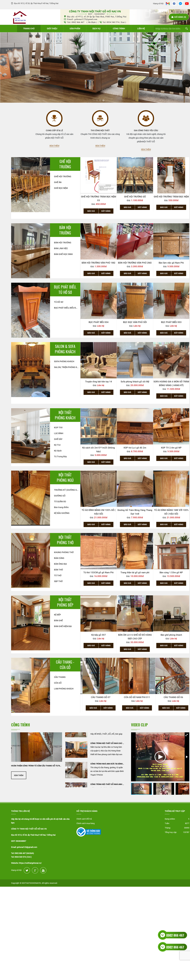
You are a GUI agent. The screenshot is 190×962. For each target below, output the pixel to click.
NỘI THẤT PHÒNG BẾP (65, 602)
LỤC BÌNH (58, 433)
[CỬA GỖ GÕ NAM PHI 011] (98, 676)
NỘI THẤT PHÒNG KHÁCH (65, 415)
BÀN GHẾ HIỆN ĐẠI (63, 626)
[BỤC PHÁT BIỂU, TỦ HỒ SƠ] (30, 309)
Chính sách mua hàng (85, 823)
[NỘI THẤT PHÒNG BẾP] (30, 622)
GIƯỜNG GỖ (59, 496)
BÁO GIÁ (91, 207)
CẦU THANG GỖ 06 (135, 697)
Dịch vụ (96, 28)
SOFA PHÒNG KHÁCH (64, 361)
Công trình (119, 28)
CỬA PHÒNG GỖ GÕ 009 (171, 697)
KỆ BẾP (57, 615)
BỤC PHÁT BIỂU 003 (135, 322)
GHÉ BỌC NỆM (61, 188)
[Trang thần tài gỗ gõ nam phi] (98, 551)
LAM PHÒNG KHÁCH (63, 688)
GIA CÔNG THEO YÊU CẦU (146, 130)
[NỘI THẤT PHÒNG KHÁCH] (30, 435)
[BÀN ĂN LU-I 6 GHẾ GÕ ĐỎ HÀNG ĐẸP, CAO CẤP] (98, 613)
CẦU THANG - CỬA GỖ (65, 664)
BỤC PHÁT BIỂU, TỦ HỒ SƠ (65, 289)
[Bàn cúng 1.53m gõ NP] (135, 551)
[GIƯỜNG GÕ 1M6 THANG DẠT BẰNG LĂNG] (171, 489)
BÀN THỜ (58, 569)
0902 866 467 (175, 935)
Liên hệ (141, 28)
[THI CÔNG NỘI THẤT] (100, 118)
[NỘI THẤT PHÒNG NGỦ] (30, 497)
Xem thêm (54, 145)
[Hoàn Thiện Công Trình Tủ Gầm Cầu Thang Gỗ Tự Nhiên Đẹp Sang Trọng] (36, 747)
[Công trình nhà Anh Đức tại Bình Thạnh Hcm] (76, 750)
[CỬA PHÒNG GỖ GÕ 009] (171, 676)
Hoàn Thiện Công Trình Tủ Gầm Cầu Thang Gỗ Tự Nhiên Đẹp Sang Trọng (36, 765)
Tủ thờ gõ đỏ (171, 572)
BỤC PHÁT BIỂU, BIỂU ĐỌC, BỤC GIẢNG (67, 308)
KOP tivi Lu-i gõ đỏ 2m (98, 447)
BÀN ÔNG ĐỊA (60, 564)
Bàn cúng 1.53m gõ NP (135, 572)
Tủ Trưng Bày (60, 456)
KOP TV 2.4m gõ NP (135, 447)
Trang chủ (29, 28)
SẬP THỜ (58, 581)
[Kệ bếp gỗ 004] (171, 613)
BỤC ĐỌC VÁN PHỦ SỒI (98, 322)
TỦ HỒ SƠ (58, 302)
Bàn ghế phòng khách (135, 635)
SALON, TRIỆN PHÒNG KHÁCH (67, 367)
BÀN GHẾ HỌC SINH (63, 254)
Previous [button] (78, 187)
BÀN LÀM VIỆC (61, 248)
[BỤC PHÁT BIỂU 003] (135, 301)
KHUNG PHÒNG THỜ (64, 552)
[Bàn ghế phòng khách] (135, 613)
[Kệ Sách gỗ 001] (171, 426)
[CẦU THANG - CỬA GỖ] (30, 684)
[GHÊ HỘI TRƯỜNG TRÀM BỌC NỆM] (135, 175)
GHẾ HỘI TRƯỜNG (65, 164)
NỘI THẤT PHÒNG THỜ (65, 539)
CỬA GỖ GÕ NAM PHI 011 (98, 697)
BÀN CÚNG (59, 558)
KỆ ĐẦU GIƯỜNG (61, 513)
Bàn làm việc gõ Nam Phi (171, 262)
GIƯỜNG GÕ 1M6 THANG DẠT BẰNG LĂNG (171, 512)
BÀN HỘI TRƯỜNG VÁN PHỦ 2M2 (135, 262)
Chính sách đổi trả (84, 818)
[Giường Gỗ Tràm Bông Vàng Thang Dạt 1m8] (98, 489)
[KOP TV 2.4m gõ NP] (135, 426)
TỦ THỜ (57, 575)
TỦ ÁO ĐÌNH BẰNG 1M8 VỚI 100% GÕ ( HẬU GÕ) (135, 512)
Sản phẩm (75, 28)
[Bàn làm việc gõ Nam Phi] (171, 241)
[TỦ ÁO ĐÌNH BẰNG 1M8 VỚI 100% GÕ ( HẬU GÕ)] (135, 489)
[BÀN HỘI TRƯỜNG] (30, 250)
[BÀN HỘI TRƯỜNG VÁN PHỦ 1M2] (98, 241)
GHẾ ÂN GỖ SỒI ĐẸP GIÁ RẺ (171, 196)
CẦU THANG (60, 677)
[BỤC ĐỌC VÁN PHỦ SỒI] (98, 301)
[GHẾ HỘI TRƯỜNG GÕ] (98, 175)
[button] (186, 735)
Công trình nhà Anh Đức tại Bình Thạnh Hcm (107, 744)
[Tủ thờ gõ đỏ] (171, 551)
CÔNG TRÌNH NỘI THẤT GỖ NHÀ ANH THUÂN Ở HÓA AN (107, 764)
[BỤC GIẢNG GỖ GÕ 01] (171, 301)
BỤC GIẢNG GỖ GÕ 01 (171, 322)
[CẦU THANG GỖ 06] (135, 676)
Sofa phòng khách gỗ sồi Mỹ (98, 381)
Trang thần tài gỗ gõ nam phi (98, 572)
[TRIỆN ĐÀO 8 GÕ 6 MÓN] (171, 360)
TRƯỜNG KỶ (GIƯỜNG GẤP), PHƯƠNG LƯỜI (67, 490)
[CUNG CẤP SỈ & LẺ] (54, 118)
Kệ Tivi (57, 445)
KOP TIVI (58, 427)
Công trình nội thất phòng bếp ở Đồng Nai (107, 785)
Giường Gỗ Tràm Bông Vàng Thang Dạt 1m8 (98, 512)
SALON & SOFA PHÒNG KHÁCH (65, 349)
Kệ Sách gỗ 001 (171, 447)
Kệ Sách (58, 451)
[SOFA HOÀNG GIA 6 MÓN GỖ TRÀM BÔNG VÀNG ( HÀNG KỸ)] (135, 360)
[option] (98, 184)
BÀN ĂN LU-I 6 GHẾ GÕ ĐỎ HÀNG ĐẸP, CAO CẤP (98, 637)
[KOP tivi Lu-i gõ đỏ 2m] (98, 426)
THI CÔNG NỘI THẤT (100, 130)
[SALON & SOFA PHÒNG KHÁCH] (30, 369)
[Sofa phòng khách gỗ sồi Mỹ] (98, 360)
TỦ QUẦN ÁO (60, 501)
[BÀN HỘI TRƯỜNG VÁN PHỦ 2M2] (135, 241)
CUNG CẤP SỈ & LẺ (54, 130)
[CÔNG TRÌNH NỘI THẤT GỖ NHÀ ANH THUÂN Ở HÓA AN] (76, 771)
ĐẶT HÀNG (106, 207)
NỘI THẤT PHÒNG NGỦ (65, 477)
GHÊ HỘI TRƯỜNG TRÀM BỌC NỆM (134, 196)
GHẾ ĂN (57, 182)
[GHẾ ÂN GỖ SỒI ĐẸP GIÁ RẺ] (171, 175)
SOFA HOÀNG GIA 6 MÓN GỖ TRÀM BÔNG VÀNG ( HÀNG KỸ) (135, 383)
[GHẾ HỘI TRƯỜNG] (30, 184)
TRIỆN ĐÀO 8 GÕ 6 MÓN (171, 381)
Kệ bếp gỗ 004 (171, 635)
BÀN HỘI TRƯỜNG (65, 230)
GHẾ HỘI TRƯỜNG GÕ (98, 196)
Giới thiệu (52, 28)
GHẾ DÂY (58, 439)
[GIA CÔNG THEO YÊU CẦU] (146, 118)
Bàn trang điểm (61, 507)
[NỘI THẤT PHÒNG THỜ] (30, 560)
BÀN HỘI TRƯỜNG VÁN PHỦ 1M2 (98, 262)
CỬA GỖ (58, 683)
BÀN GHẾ (58, 620)
